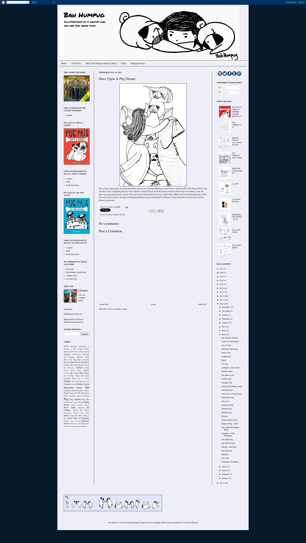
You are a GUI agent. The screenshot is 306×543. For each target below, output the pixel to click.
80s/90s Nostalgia (70, 346)
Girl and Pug (77, 381)
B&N (68, 181)
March (224, 470)
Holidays (79, 384)
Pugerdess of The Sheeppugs (228, 434)
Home (64, 63)
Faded (224, 360)
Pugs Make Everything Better (230, 428)
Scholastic (81, 408)
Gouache (67, 384)
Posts (222, 87)
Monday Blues (227, 371)
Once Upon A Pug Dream (231, 393)
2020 (222, 272)
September (226, 318)
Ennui (87, 376)
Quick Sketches (77, 405)
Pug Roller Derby (228, 443)
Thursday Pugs (227, 390)
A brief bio (76, 63)
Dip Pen (66, 376)
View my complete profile (81, 297)
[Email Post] (126, 207)
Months (66, 393)
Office (66, 396)
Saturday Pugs (227, 382)
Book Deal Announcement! (237, 170)
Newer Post (104, 304)
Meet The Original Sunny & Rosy (101, 63)
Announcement (76, 354)
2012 (222, 303)
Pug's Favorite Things (76, 402)
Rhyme (87, 405)
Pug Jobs (85, 399)
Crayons (66, 373)
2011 (222, 483)
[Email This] (150, 210)
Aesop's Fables (83, 349)
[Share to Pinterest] (162, 210)
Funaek (110, 207)
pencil (79, 396)
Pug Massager (227, 450)
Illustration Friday (73, 387)
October (225, 315)
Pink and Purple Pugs (230, 349)
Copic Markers (83, 370)
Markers (80, 390)
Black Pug (67, 362)
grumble (73, 384)
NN (78, 393)
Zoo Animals (81, 426)
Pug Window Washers (230, 337)
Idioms (86, 384)
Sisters (87, 410)
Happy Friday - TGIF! (230, 423)
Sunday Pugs (227, 378)
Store (87, 413)
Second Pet (78, 410)
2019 (222, 276)
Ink (120, 214)
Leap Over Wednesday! (230, 341)
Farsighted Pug (227, 439)
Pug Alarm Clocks (236, 230)
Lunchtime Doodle (70, 390)
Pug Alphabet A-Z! (237, 124)
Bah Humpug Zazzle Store (76, 272)
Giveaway (86, 381)
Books (81, 365)
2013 (222, 299)
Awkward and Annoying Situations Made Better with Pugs (76, 357)
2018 (222, 280)
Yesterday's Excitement (230, 461)
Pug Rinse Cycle (228, 375)
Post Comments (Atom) (118, 309)
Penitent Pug (226, 356)
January (225, 478)
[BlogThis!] (153, 210)
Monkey (86, 391)
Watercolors (85, 423)
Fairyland (109, 214)
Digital (86, 373)
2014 (222, 296)
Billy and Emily (83, 360)
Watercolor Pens (75, 424)
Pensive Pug (226, 352)
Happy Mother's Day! (230, 420)
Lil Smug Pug (71, 278)
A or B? (235, 183)
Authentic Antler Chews (231, 367)
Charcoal (71, 368)
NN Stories (85, 393)
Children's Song (82, 367)
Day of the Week (77, 373)
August (225, 322)
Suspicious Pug (227, 405)
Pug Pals (66, 402)
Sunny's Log (69, 415)
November (226, 311)
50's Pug (225, 364)
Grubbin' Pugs (71, 275)
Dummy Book (79, 376)
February (225, 474)
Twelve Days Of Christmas (78, 418)
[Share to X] (156, 210)
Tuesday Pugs (227, 408)
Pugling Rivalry (138, 63)
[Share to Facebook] (159, 210)
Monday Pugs (227, 412)
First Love (225, 401)
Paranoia (72, 396)
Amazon (69, 178)
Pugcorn (225, 416)
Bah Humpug (84, 14)
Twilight (66, 421)
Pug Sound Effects (236, 246)
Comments (224, 92)
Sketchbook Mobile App (73, 413)
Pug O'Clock (226, 345)
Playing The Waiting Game (232, 386)
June (224, 330)
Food (74, 378)
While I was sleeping (70, 426)
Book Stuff (74, 365)
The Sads (78, 415)
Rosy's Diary (70, 407)
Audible (69, 115)
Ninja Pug (73, 393)
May (224, 334)
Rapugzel (225, 454)
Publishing (85, 396)
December (226, 307)
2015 (222, 292)
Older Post (202, 304)
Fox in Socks (83, 378)
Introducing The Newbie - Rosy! (236, 216)
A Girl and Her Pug (236, 200)
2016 (222, 288)
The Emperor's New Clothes (237, 155)
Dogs (72, 376)
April (224, 466)
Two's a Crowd (75, 421)
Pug (123, 214)
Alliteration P (68, 351)
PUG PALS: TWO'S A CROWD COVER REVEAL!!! (237, 112)
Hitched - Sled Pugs (229, 447)
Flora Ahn (70, 269)
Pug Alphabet (75, 399)
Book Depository (72, 185)
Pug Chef (225, 458)
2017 (222, 284)
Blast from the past (77, 362)
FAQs (123, 63)
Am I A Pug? (79, 351)
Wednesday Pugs (228, 397)
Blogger (195, 522)
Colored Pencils (69, 370)
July (224, 326)
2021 (222, 268)
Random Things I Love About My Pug (236, 141)
